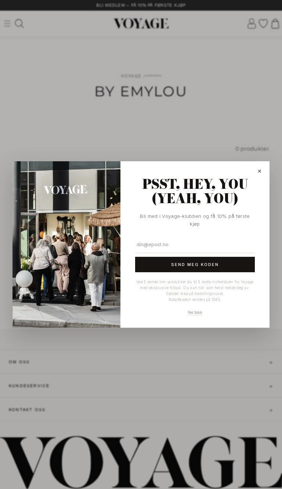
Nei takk (195, 312)
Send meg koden (195, 264)
